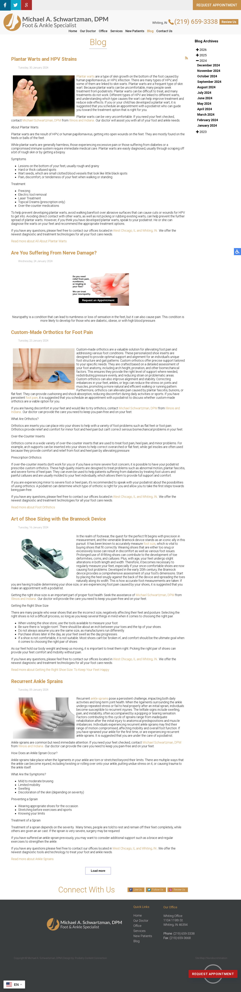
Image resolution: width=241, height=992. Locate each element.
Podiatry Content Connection (91, 958)
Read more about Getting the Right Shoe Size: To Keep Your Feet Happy (60, 670)
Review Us (229, 22)
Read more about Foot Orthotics (33, 507)
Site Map (200, 958)
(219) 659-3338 (196, 21)
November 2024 (208, 71)
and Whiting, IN (147, 230)
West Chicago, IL (124, 230)
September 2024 (209, 82)
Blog (150, 31)
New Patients (134, 31)
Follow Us (157, 889)
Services (116, 31)
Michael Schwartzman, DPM (41, 120)
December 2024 (208, 65)
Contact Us (164, 31)
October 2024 (207, 76)
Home (73, 31)
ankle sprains (99, 698)
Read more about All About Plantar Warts (39, 241)
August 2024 (206, 87)
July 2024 (204, 92)
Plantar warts (85, 76)
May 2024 (204, 103)
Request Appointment (213, 974)
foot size (149, 543)
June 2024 (204, 98)
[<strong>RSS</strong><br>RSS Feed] (186, 58)
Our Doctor (88, 31)
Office (103, 31)
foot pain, (32, 397)
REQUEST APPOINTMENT (217, 5)
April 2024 (204, 109)
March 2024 (205, 114)
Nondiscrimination (216, 958)
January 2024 (207, 125)
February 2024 (207, 120)
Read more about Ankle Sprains (32, 859)
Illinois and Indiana (82, 120)
